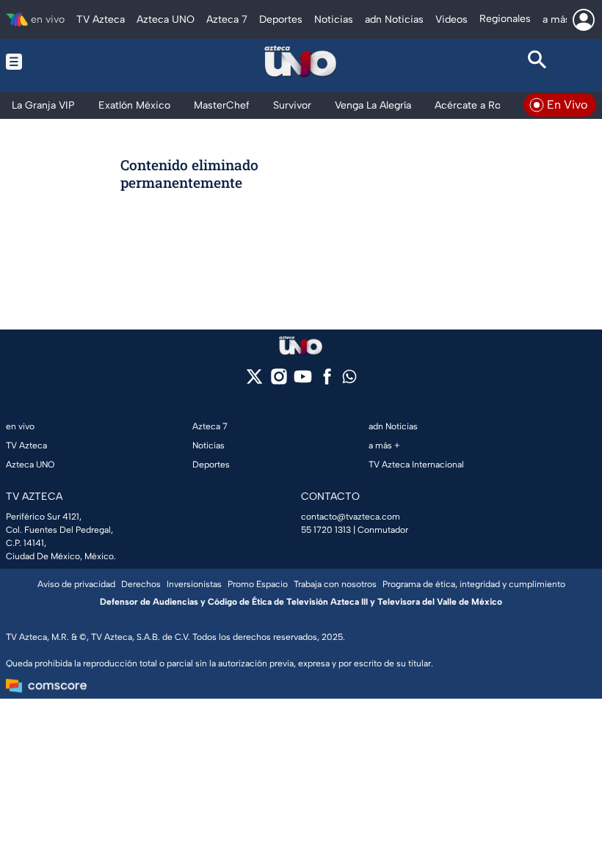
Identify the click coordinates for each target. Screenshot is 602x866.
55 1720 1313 (326, 530)
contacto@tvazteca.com (350, 517)
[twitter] (254, 381)
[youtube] (303, 381)
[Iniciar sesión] (584, 20)
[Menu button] (65, 62)
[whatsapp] (349, 380)
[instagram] (278, 381)
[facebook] (327, 381)
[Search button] (537, 62)
